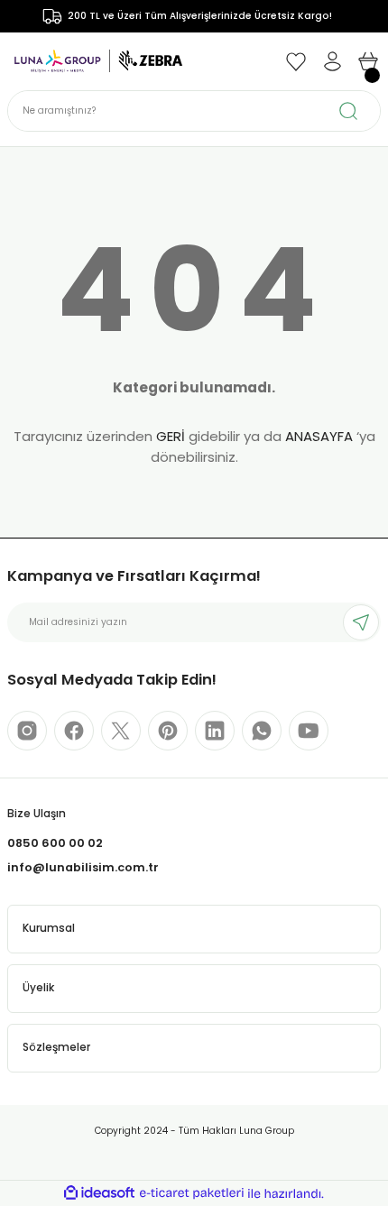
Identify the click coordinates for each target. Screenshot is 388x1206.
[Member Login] (332, 61)
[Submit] (361, 622)
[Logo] (98, 61)
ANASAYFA (319, 436)
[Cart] (368, 61)
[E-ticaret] (192, 1194)
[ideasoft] (99, 1193)
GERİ (170, 436)
